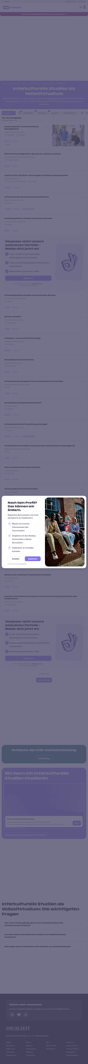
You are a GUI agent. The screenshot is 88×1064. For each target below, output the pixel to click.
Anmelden (15, 559)
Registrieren (32, 559)
